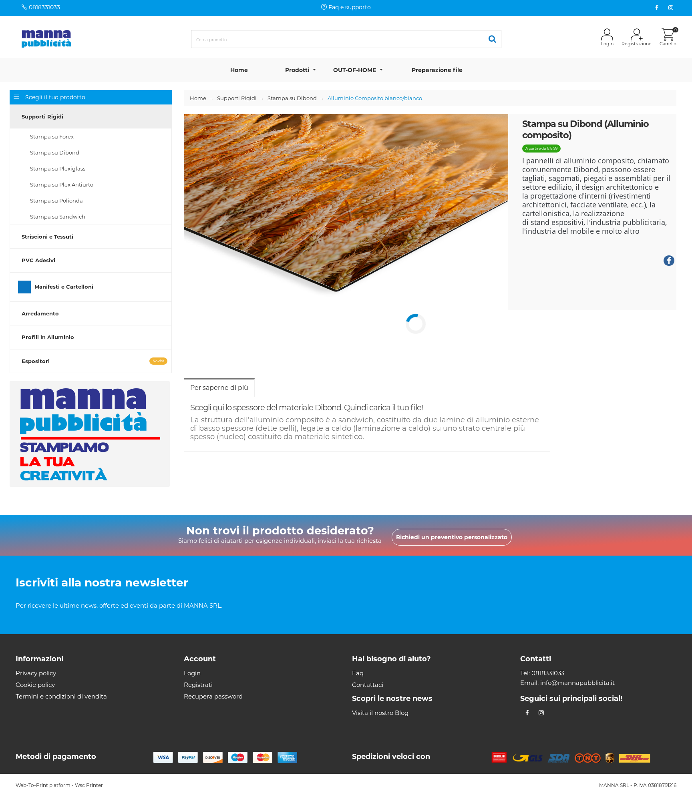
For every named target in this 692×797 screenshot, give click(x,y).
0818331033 (43, 7)
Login (192, 673)
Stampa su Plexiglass (57, 168)
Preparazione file (437, 70)
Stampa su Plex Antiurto (61, 184)
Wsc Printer (89, 785)
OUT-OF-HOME (354, 70)
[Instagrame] (541, 713)
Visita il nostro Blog (380, 713)
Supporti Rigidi (237, 98)
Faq (358, 673)
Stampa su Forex (52, 136)
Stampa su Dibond (54, 152)
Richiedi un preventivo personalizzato (451, 537)
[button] (90, 116)
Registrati (198, 685)
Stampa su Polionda (56, 200)
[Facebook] (657, 8)
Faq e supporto (349, 7)
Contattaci (367, 685)
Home (239, 70)
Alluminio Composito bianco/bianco (375, 98)
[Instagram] (671, 8)
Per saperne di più (219, 387)
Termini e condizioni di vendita (61, 696)
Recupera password (213, 696)
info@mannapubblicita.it (577, 683)
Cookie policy (35, 685)
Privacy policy (36, 673)
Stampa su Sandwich (57, 216)
